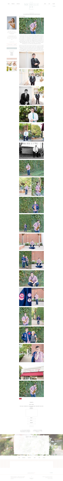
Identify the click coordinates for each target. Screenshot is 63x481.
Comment (31, 408)
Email (31, 420)
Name (31, 417)
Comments (31, 402)
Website (31, 422)
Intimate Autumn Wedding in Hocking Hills (37, 431)
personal (11, 54)
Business (11, 55)
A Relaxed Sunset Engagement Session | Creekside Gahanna (25, 431)
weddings (11, 52)
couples (12, 53)
